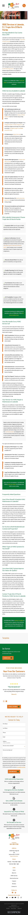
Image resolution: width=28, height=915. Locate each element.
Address (5, 741)
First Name (5, 723)
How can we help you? (7, 750)
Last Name (5, 728)
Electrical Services (14, 878)
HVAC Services (14, 875)
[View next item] (6, 701)
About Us (14, 872)
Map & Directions (14, 856)
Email (4, 737)
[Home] (13, 5)
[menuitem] (8, 908)
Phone (4, 732)
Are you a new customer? (8, 745)
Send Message (12, 771)
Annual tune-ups (17, 134)
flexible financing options (8, 68)
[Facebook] (12, 892)
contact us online (19, 620)
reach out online (12, 484)
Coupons (14, 881)
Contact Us (7, 658)
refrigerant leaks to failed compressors (13, 124)
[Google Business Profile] (15, 892)
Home (14, 870)
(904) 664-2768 (14, 80)
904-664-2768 (14, 844)
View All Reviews (13, 706)
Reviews (14, 883)
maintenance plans (9, 431)
